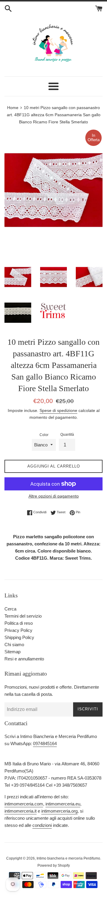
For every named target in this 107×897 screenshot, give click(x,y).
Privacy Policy (18, 630)
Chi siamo (14, 644)
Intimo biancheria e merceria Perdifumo (68, 858)
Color (44, 435)
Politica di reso (18, 623)
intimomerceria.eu (62, 803)
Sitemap (12, 651)
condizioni (42, 825)
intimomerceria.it (20, 810)
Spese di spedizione (58, 410)
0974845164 (45, 743)
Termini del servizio (23, 616)
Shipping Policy (19, 637)
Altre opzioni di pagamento (54, 496)
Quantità (67, 434)
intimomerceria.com (23, 803)
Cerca (10, 608)
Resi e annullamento (24, 658)
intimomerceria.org (59, 810)
